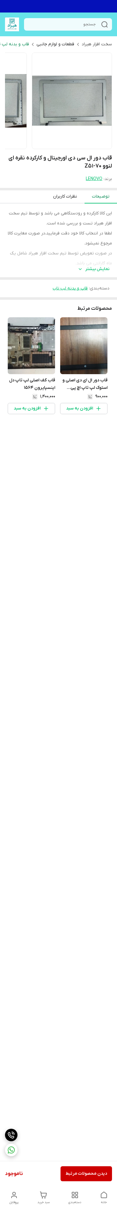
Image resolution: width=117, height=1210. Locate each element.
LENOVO (94, 179)
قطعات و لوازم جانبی (55, 44)
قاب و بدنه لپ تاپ (70, 288)
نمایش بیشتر (97, 269)
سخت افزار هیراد (97, 44)
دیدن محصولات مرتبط (86, 1174)
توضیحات (101, 196)
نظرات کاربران (65, 196)
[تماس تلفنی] (11, 1135)
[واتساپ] (11, 1150)
